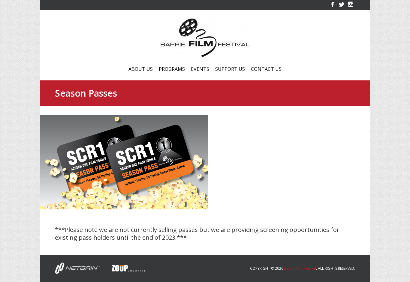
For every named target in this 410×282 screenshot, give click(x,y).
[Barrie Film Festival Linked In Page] (350, 7)
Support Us (230, 69)
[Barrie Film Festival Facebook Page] (332, 7)
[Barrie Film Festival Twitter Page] (341, 7)
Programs (172, 69)
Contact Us (266, 69)
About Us (140, 69)
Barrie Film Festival (300, 268)
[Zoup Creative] (123, 267)
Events (200, 69)
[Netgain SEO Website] (77, 267)
